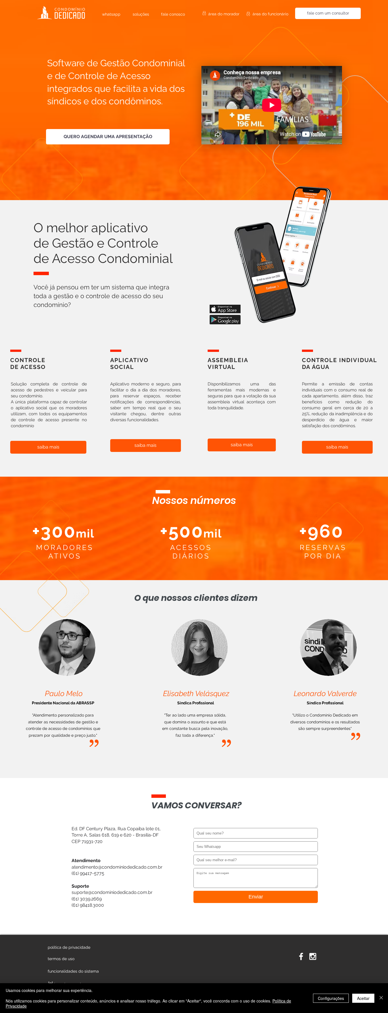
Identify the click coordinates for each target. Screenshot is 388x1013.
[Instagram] (313, 956)
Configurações (331, 998)
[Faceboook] (301, 956)
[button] (74, 971)
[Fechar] (381, 998)
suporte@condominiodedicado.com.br (112, 892)
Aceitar (363, 998)
